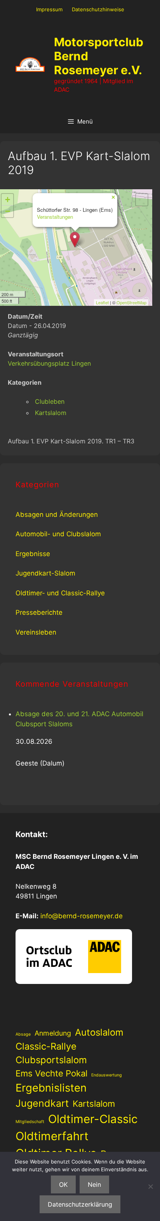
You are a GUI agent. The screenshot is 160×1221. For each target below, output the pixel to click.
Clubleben (49, 401)
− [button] (7, 211)
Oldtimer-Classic (92, 1119)
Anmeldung (53, 1033)
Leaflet (102, 302)
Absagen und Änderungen (57, 514)
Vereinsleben (36, 632)
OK (63, 1184)
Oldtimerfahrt (52, 1136)
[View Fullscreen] (142, 200)
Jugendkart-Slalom (45, 573)
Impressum (49, 9)
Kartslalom (50, 413)
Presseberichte (39, 612)
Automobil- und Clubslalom (58, 534)
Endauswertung (106, 1075)
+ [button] (7, 199)
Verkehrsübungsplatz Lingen (49, 363)
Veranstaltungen (55, 216)
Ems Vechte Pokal (51, 1073)
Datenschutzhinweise (98, 9)
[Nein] (150, 1186)
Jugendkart (42, 1103)
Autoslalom (99, 1032)
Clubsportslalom (51, 1060)
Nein (94, 1184)
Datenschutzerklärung (80, 1204)
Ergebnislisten (51, 1087)
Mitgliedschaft (30, 1121)
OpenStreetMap (131, 302)
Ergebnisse (33, 554)
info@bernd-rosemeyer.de (81, 916)
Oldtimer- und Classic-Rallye (60, 593)
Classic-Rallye (46, 1046)
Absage (23, 1034)
